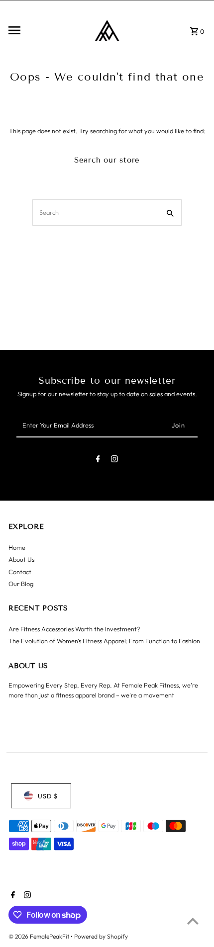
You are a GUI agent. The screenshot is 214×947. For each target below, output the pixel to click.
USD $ (48, 796)
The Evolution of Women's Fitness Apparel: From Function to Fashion (104, 641)
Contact (19, 572)
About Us (21, 559)
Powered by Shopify (101, 936)
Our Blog (20, 584)
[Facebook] (98, 460)
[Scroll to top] (193, 921)
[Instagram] (114, 460)
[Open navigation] (42, 30)
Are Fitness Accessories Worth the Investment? (74, 629)
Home (16, 547)
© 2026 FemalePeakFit (39, 936)
